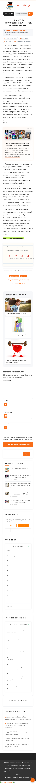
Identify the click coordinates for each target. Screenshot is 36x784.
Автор (18, 774)
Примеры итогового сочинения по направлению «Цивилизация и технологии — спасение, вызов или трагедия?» (17, 677)
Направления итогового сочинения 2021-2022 (17, 659)
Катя (8, 732)
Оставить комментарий (25, 270)
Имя (6, 400)
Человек (9, 566)
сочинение (23, 276)
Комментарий (7, 380)
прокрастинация (14, 276)
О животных (10, 581)
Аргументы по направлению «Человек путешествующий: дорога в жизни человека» (18, 631)
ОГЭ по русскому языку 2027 (20, 468)
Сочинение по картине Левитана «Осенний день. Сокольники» (16, 725)
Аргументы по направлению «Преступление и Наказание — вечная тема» (16, 640)
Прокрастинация (18, 283)
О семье (9, 561)
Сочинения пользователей (23, 41)
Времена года (11, 556)
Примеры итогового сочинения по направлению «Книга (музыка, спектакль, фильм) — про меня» (17, 667)
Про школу (10, 571)
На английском (11, 591)
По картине (10, 586)
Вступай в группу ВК (11, 270)
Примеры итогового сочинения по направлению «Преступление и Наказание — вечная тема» (17, 687)
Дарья (8, 738)
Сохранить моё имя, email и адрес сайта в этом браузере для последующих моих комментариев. (18, 438)
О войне (9, 606)
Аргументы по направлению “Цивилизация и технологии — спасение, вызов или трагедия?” (16, 649)
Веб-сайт (7, 423)
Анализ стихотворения (13, 601)
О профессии (11, 596)
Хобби (9, 551)
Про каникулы (11, 576)
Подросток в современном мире (18, 280)
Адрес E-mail (8, 412)
